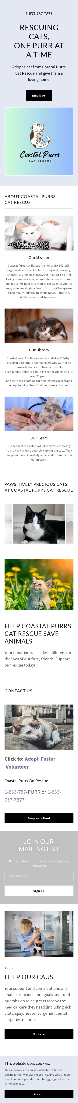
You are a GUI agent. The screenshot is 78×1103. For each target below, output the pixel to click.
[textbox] (39, 876)
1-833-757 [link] (15, 791)
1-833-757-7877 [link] (39, 13)
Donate (39, 1034)
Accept (39, 1094)
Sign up (39, 891)
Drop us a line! (39, 818)
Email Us (39, 95)
